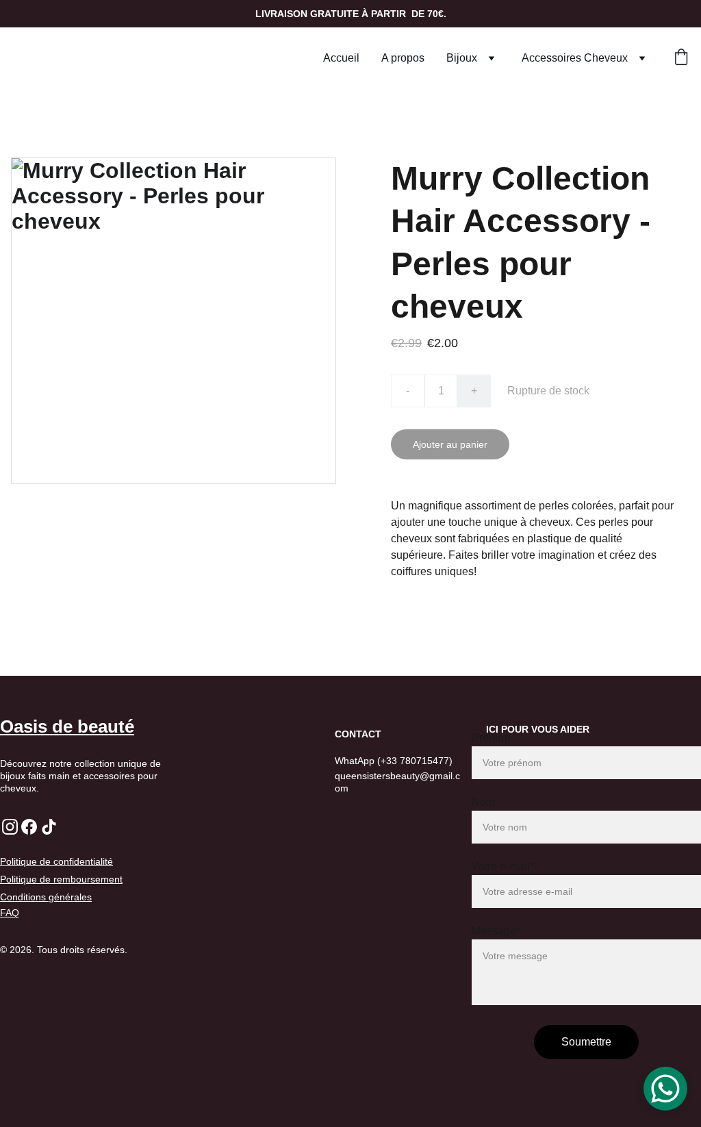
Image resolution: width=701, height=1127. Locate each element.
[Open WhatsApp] (665, 1089)
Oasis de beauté (67, 726)
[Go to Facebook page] (29, 827)
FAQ (9, 912)
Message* (496, 931)
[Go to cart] (681, 58)
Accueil (341, 58)
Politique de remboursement (61, 879)
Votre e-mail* (503, 866)
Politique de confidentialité (56, 861)
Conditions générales (46, 896)
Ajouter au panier (450, 444)
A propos (402, 58)
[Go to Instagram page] (10, 827)
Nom (483, 802)
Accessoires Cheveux (575, 58)
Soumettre (586, 1042)
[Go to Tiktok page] (49, 827)
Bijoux (461, 58)
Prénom (491, 738)
